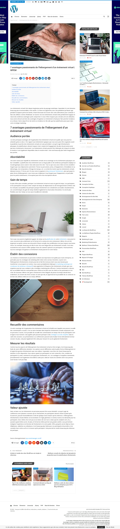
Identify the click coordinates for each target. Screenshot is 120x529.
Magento (84, 236)
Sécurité (84, 263)
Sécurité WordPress (87, 266)
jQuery (39, 16)
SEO (83, 270)
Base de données (53, 16)
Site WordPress (86, 272)
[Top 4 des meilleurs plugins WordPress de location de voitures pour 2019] (95, 127)
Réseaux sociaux (86, 260)
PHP (44, 16)
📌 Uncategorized (87, 282)
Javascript (32, 16)
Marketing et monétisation (89, 242)
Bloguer (36, 468)
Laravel (84, 227)
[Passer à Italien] (47, 1)
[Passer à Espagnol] (56, 1)
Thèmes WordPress (87, 276)
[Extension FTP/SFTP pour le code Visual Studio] (95, 43)
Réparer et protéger (87, 257)
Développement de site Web (90, 196)
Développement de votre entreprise (17, 63)
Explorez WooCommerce (86, 61)
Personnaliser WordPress (89, 248)
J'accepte (101, 527)
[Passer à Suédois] (59, 1)
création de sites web (88, 193)
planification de (51, 239)
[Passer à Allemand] (44, 1)
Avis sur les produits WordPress (91, 166)
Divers (61, 16)
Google (84, 218)
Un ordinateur (86, 279)
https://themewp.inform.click (92, 512)
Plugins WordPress (87, 254)
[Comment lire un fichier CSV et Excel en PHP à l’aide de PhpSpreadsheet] (95, 100)
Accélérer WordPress (88, 163)
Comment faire (86, 181)
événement (63, 239)
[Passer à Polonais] (50, 1)
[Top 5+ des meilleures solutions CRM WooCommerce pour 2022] (22, 474)
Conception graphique (88, 187)
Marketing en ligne (87, 239)
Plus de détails (110, 527)
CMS (83, 178)
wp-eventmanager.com (33, 438)
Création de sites (87, 190)
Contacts (28, 2)
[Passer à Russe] (33, 1)
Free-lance (85, 215)
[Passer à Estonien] (36, 1)
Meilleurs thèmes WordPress (90, 245)
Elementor (24, 16)
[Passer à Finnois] (38, 1)
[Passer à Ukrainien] (62, 1)
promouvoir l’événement (55, 171)
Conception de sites (87, 184)
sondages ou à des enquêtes (60, 334)
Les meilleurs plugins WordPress (86, 117)
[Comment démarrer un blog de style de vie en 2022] (43, 474)
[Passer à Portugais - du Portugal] (53, 1)
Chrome (16, 16)
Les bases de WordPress (89, 230)
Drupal (84, 205)
